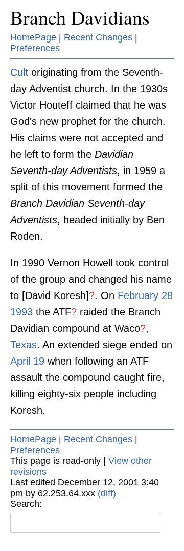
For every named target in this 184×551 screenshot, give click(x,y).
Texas (23, 344)
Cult (19, 72)
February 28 (145, 295)
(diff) (107, 493)
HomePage (33, 37)
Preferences (35, 48)
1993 (21, 311)
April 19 (27, 361)
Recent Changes (98, 37)
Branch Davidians (80, 17)
